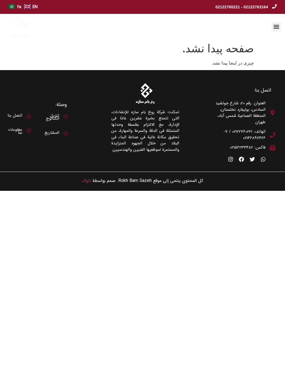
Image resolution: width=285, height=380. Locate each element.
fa (19, 7)
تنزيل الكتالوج (52, 117)
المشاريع (52, 132)
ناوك (86, 180)
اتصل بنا (15, 115)
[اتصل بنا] (28, 116)
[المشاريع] (65, 133)
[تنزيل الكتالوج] (65, 116)
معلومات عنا (15, 131)
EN (35, 7)
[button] (276, 26)
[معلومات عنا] (28, 130)
